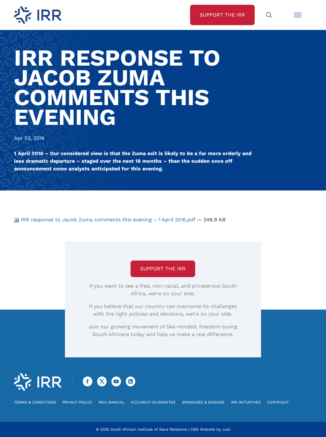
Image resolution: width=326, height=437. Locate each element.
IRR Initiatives (246, 402)
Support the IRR (163, 269)
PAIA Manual (111, 402)
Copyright (278, 402)
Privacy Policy (77, 402)
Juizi (226, 429)
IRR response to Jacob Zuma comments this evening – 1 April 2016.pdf (108, 220)
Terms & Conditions (35, 402)
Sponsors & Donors (203, 402)
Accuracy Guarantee (153, 402)
